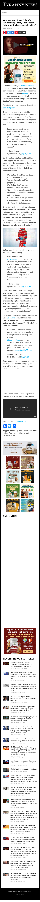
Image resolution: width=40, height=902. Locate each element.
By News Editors (22, 668)
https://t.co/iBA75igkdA (23, 350)
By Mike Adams (22, 869)
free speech (13, 433)
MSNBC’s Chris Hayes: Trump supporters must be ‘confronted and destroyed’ (23, 698)
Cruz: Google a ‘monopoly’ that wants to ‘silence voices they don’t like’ (23, 762)
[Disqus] (20, 545)
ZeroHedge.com (9, 108)
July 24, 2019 (26, 286)
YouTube (11, 436)
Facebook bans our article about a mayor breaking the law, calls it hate (22, 740)
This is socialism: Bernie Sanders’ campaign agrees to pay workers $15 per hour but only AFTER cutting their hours (23, 675)
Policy (5, 436)
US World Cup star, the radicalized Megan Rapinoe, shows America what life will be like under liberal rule (22, 839)
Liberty (22, 433)
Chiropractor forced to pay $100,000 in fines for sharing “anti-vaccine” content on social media (23, 719)
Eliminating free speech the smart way (23, 769)
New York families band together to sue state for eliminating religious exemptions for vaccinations (22, 709)
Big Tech (18, 431)
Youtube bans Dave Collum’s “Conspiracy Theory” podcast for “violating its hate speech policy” (21, 664)
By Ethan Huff (21, 692)
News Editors (17, 29)
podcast (25, 93)
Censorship (27, 431)
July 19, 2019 (26, 154)
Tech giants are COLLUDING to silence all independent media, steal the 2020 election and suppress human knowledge (23, 876)
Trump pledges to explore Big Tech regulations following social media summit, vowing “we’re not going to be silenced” (23, 802)
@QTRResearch (13, 259)
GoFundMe (11, 318)
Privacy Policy (20, 894)
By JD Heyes (21, 680)
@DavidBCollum (13, 340)
